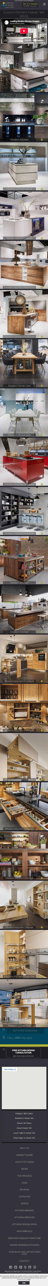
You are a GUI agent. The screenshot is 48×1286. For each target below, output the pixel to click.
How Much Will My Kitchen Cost (24, 1253)
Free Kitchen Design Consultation (23, 1051)
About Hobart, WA (24, 1128)
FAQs (24, 1183)
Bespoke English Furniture (24, 1238)
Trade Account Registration (12, 1271)
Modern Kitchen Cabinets (19, 730)
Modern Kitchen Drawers (19, 484)
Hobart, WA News (24, 1123)
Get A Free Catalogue (25, 1030)
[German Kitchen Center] (8, 7)
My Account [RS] (27, 1271)
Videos (24, 1203)
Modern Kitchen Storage (19, 878)
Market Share (24, 1155)
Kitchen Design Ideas (24, 1224)
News (24, 1169)
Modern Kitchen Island (19, 188)
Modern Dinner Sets (19, 385)
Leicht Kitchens (24, 1162)
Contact (24, 1261)
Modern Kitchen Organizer (19, 976)
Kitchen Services (25, 1217)
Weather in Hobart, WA (24, 1118)
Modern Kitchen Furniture (19, 533)
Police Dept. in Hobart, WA (24, 1138)
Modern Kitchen (19, 90)
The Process (24, 1176)
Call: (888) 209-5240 (19, 1037)
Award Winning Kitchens (24, 1245)
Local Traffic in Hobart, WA (24, 1133)
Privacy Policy (22, 1279)
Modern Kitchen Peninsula (19, 287)
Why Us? (24, 1148)
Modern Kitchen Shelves (19, 927)
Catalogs (24, 1196)
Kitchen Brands (24, 1210)
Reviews (24, 1189)
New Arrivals (24, 1231)
